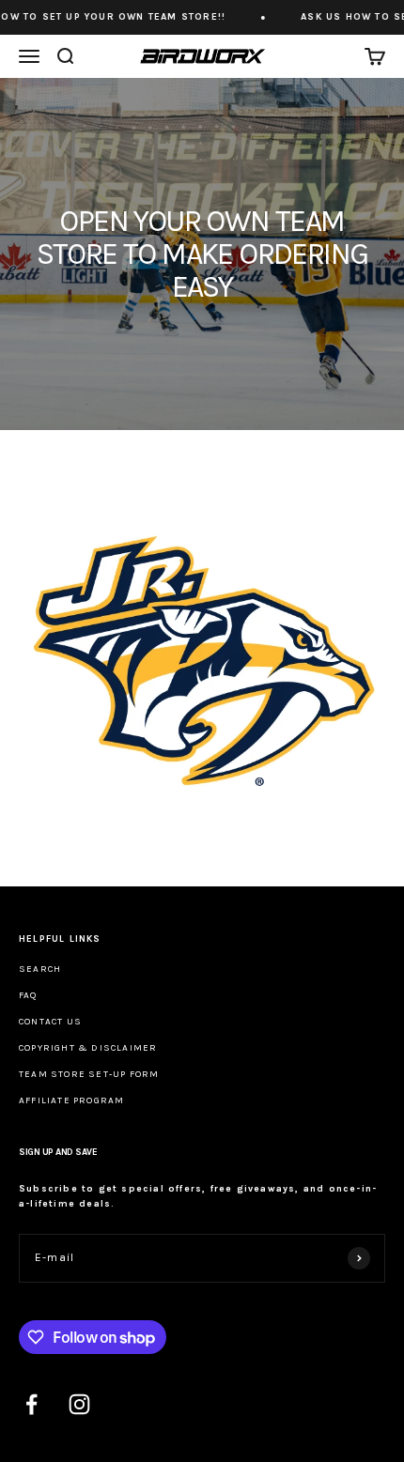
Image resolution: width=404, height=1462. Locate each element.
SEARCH (40, 969)
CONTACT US (50, 1021)
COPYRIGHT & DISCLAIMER (88, 1048)
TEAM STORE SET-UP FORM (89, 1074)
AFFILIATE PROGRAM (71, 1100)
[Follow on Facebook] (31, 1404)
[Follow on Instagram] (79, 1404)
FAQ (28, 995)
